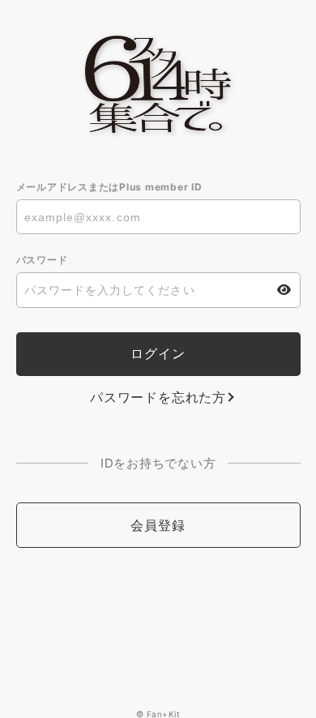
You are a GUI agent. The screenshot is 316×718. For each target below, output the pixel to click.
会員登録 (157, 525)
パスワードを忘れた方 (158, 397)
